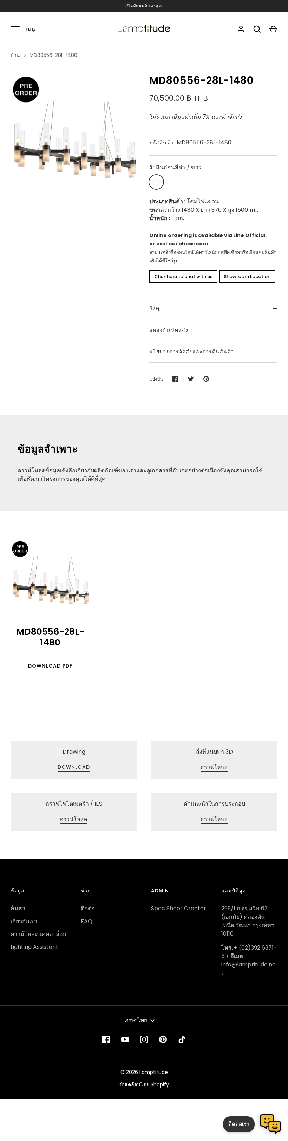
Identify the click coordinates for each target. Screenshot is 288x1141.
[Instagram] (144, 1039)
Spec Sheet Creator (178, 908)
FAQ (86, 921)
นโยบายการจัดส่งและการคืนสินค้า (191, 351)
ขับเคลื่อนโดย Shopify (144, 1084)
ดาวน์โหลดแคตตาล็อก (38, 934)
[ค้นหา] (257, 29)
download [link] (74, 766)
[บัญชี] (241, 29)
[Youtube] (125, 1039)
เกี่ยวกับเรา (24, 921)
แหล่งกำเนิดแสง (168, 329)
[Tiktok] (182, 1039)
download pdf (50, 665)
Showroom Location (247, 276)
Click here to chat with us (183, 276)
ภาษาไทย (136, 1020)
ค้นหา (18, 908)
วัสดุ (154, 308)
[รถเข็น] (273, 29)
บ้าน (15, 55)
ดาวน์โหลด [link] (214, 766)
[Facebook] (106, 1039)
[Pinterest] (163, 1039)
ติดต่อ (88, 908)
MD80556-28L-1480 (53, 55)
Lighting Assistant (34, 947)
